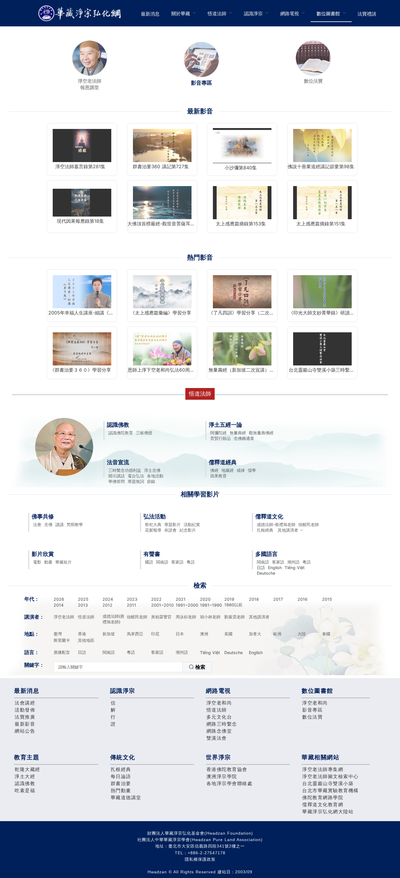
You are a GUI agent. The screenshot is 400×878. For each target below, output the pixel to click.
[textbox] (118, 667)
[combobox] (133, 667)
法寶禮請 (367, 14)
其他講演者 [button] (288, 530)
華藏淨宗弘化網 (80, 13)
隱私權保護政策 (200, 859)
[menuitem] (150, 13)
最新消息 (150, 14)
